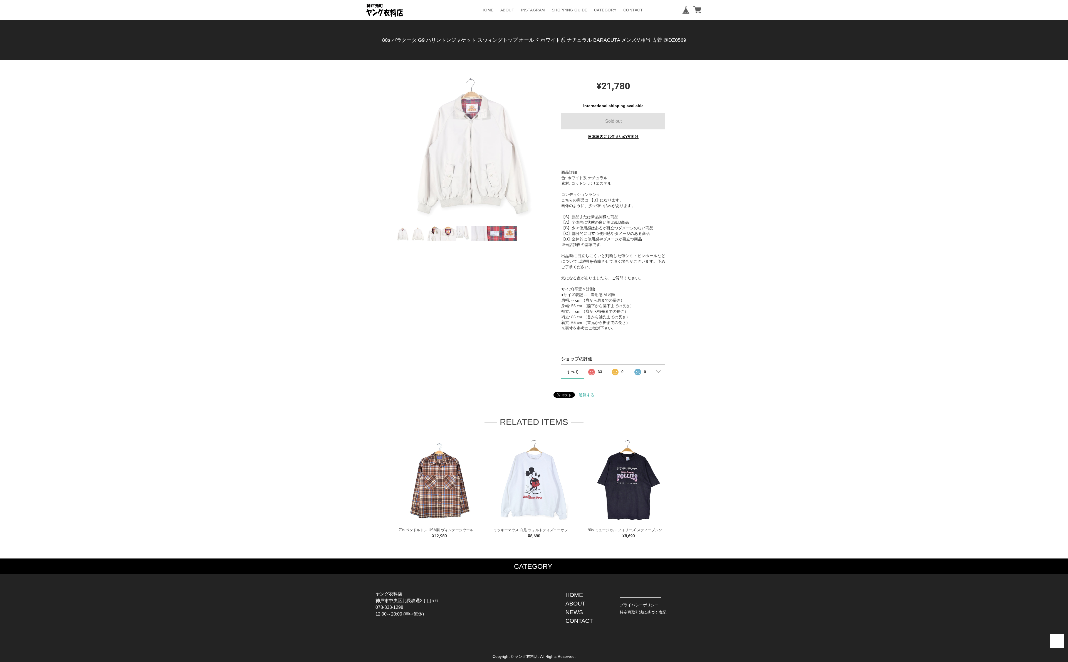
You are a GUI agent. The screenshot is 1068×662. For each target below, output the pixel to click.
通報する (586, 395)
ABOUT (507, 10)
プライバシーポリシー (639, 605)
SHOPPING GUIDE (569, 10)
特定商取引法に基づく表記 (643, 612)
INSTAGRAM (533, 10)
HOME (487, 10)
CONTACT (633, 10)
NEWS (574, 612)
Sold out (613, 121)
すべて (572, 372)
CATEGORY (605, 10)
